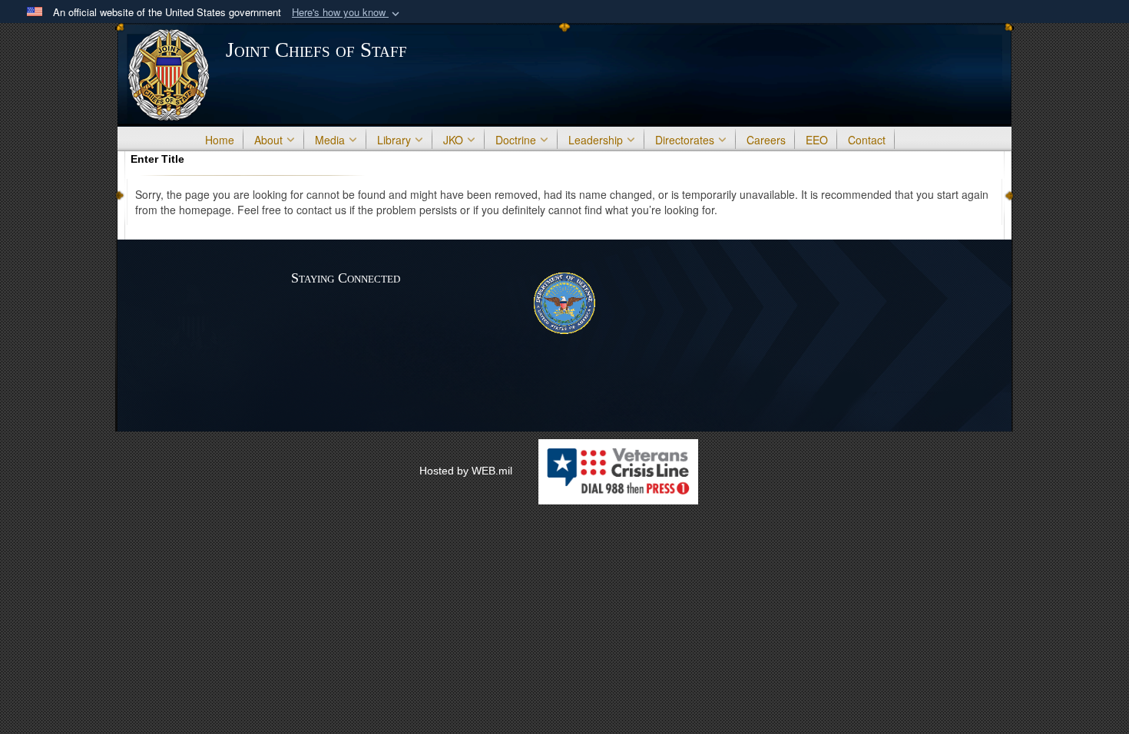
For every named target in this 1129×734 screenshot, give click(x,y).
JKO (453, 139)
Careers (766, 139)
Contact (867, 139)
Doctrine (515, 139)
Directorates (684, 139)
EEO (817, 139)
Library (394, 139)
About (268, 139)
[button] (347, 13)
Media (330, 139)
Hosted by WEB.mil (465, 471)
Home (219, 139)
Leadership (595, 139)
